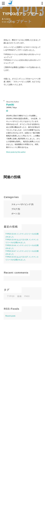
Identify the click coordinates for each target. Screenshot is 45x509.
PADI (27, 296)
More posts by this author (16, 152)
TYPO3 (11, 296)
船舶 (19, 296)
